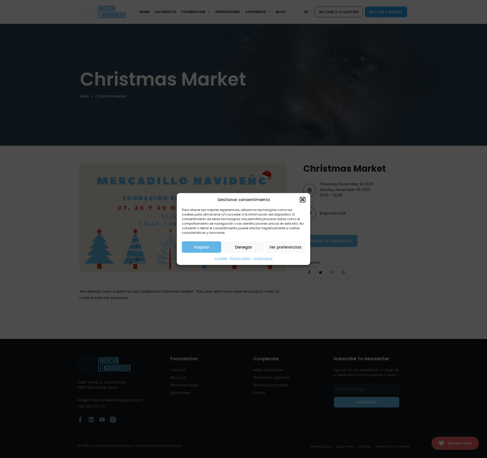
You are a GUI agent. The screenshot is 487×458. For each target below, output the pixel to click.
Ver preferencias (285, 247)
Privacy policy (240, 258)
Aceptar (202, 247)
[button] (302, 199)
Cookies (221, 258)
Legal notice (263, 258)
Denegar (243, 247)
